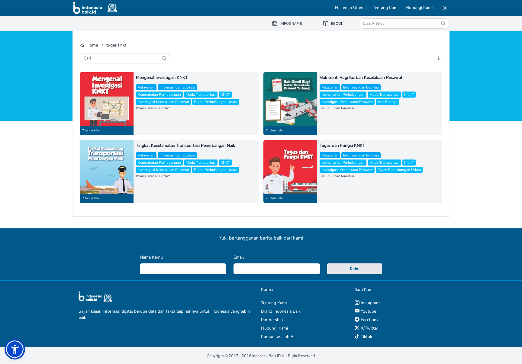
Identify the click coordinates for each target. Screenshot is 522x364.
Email (239, 257)
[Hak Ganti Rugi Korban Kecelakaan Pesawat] (290, 99)
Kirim (354, 269)
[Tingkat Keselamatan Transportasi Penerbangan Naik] (107, 167)
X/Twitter (368, 328)
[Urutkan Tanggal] (439, 58)
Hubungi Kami (419, 8)
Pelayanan (146, 87)
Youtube (367, 311)
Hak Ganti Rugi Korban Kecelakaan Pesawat (361, 77)
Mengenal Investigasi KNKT (162, 77)
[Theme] (445, 8)
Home (92, 45)
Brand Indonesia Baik (281, 311)
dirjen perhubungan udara (215, 101)
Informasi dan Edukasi (177, 87)
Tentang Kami (385, 8)
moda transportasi (201, 94)
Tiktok (365, 337)
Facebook (369, 320)
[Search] (443, 23)
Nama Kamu (151, 257)
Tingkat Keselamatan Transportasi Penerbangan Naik (185, 145)
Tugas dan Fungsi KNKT (342, 145)
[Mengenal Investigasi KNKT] (107, 99)
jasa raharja (387, 101)
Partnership (272, 320)
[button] (15, 349)
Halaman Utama (350, 8)
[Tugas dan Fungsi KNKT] (290, 167)
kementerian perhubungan (159, 94)
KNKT (225, 94)
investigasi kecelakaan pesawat (163, 101)
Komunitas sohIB (277, 337)
